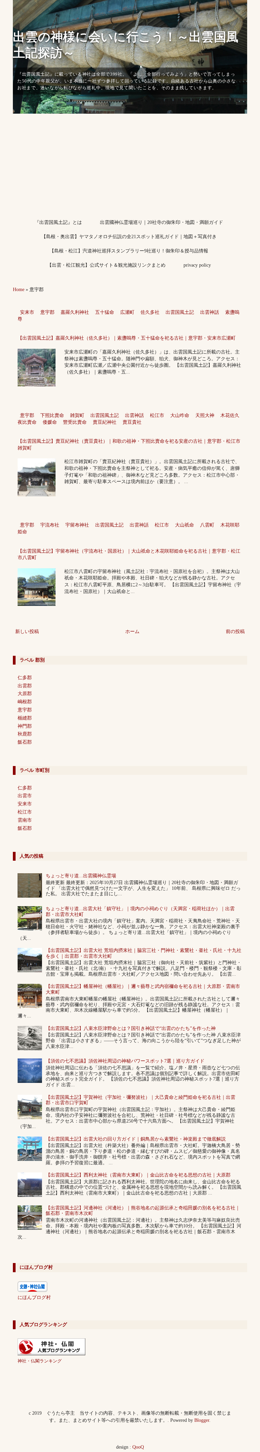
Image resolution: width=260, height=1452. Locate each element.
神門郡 (25, 726)
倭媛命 (50, 422)
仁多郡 (25, 677)
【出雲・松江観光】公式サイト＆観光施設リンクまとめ (106, 265)
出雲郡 (25, 685)
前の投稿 (235, 631)
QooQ (138, 1447)
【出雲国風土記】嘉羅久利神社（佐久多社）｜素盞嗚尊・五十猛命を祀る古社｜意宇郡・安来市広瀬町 (127, 338)
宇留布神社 (77, 525)
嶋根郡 (25, 701)
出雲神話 (209, 312)
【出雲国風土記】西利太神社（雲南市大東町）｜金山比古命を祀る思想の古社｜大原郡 (138, 1175)
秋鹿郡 (25, 734)
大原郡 (25, 693)
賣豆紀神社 (104, 422)
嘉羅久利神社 (75, 312)
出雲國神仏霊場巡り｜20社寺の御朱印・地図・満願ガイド (161, 222)
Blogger (201, 1420)
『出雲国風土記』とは (58, 222)
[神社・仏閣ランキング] (51, 1353)
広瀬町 (127, 312)
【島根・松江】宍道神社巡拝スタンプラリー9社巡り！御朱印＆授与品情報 (128, 250)
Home (18, 289)
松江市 (157, 415)
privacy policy (197, 265)
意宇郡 (47, 312)
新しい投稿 (27, 631)
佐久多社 (149, 312)
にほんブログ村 (34, 1297)
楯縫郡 (25, 718)
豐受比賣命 (75, 422)
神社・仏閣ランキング (40, 1361)
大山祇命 (184, 525)
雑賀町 (77, 415)
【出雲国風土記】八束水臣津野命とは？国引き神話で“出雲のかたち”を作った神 (131, 1028)
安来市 (27, 312)
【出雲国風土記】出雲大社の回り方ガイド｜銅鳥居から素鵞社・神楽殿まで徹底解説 (136, 1139)
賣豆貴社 (132, 422)
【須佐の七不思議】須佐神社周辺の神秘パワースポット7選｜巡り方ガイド (125, 1061)
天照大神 (204, 415)
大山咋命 (179, 415)
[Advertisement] (130, 164)
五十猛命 (104, 312)
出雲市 (25, 795)
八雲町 (207, 525)
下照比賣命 (52, 415)
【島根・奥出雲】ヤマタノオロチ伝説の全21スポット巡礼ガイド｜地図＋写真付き (129, 236)
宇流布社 (49, 525)
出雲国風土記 (180, 312)
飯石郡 (25, 742)
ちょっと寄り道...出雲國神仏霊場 (81, 875)
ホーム (132, 631)
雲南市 (25, 820)
